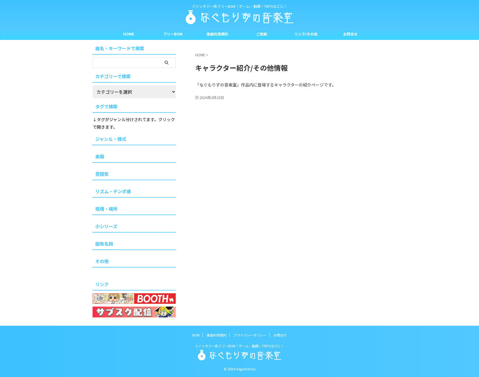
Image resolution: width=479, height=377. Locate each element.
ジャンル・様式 (110, 139)
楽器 (99, 156)
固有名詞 (104, 243)
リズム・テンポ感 (113, 191)
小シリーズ (106, 226)
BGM (196, 335)
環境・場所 (106, 208)
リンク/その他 (305, 34)
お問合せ (350, 34)
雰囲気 (102, 173)
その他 (102, 261)
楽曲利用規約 (217, 34)
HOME (128, 34)
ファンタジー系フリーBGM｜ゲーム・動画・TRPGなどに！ (239, 345)
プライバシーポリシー (250, 335)
